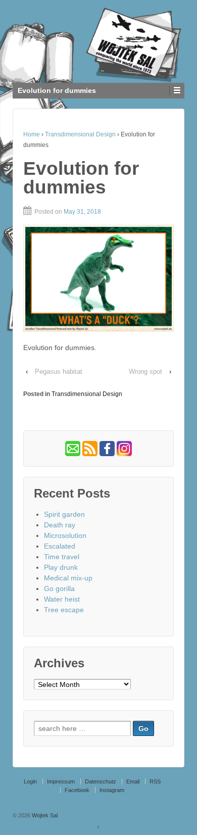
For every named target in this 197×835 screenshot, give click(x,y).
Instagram (112, 790)
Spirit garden (64, 514)
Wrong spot (145, 371)
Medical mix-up (68, 578)
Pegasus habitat (58, 371)
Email (132, 781)
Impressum (61, 781)
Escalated (59, 546)
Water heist (62, 599)
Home (31, 134)
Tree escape (64, 610)
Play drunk (61, 567)
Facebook (77, 790)
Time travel (61, 557)
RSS (155, 781)
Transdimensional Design (80, 134)
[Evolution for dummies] (98, 278)
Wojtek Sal (44, 815)
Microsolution (65, 535)
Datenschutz (100, 781)
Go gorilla (59, 588)
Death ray (59, 525)
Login (30, 781)
